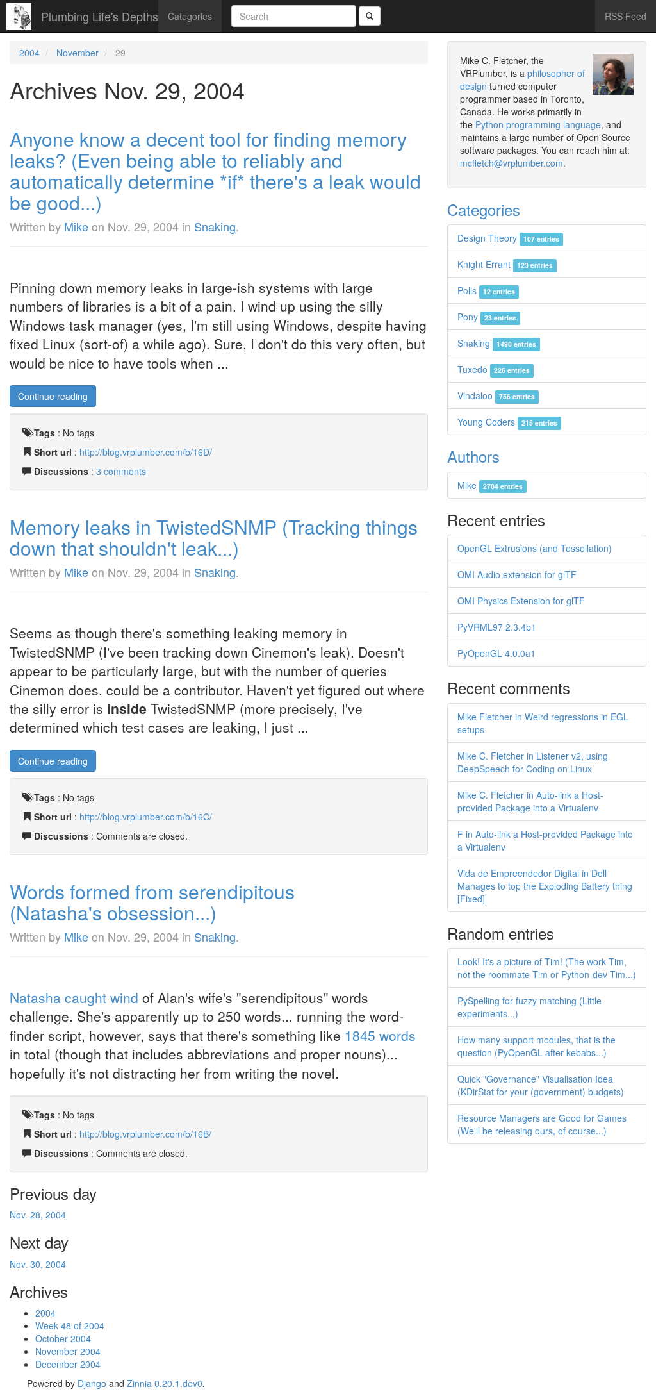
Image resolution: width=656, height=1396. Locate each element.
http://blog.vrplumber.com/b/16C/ (145, 816)
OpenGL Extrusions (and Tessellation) (534, 548)
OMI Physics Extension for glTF (521, 600)
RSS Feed (625, 16)
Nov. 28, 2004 (38, 1214)
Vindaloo (496, 395)
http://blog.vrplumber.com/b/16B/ (145, 1133)
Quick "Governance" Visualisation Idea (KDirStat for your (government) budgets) (540, 1085)
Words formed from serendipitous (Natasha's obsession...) (152, 901)
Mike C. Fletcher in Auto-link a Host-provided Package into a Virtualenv (530, 801)
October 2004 (63, 1338)
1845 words (380, 1035)
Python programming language (538, 124)
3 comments (121, 471)
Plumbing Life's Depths (99, 16)
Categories (190, 16)
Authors (473, 456)
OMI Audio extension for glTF (517, 574)
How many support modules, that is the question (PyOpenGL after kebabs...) (536, 1046)
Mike (76, 226)
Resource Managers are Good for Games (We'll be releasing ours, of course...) (542, 1124)
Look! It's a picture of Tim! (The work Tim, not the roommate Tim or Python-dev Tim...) (546, 968)
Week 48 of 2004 (69, 1325)
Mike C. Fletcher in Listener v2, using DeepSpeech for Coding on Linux (532, 762)
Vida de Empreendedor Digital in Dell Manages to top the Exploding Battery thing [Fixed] (544, 886)
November (77, 52)
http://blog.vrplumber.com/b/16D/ (145, 451)
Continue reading (53, 396)
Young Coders (507, 421)
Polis (486, 290)
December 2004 (68, 1364)
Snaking (215, 226)
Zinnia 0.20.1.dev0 (164, 1383)
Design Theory (508, 237)
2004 (29, 52)
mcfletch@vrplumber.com (511, 162)
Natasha (35, 997)
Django (92, 1383)
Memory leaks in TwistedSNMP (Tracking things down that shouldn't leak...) (214, 537)
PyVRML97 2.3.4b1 (496, 626)
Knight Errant (505, 264)
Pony (486, 316)
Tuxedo (493, 369)
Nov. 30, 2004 (38, 1264)
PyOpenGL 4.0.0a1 (496, 653)
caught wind (101, 997)
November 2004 (68, 1351)
